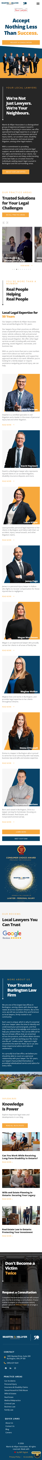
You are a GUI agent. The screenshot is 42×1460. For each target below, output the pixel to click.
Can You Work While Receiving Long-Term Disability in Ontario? (20, 1157)
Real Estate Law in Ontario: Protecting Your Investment (17, 1231)
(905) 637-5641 (21, 1305)
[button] (38, 3)
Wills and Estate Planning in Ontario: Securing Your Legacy (18, 1194)
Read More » (7, 1162)
